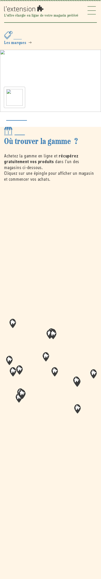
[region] (50, 373)
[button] (54, 372)
